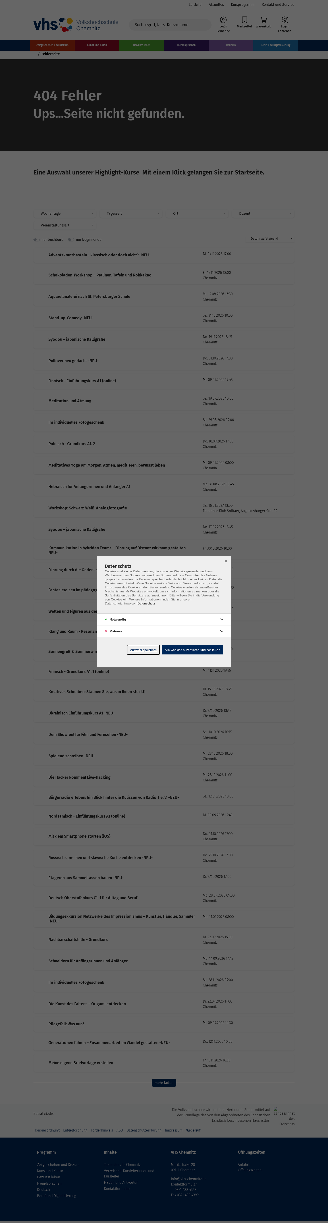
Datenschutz (146, 603)
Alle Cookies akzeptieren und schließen (192, 650)
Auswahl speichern (143, 650)
